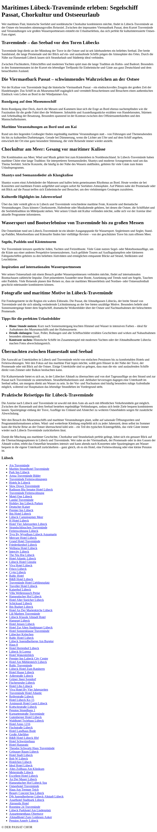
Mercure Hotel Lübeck (23, 537)
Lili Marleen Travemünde (24, 613)
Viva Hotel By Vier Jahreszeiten (28, 689)
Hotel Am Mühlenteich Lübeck (28, 662)
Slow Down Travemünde (24, 486)
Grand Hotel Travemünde (24, 541)
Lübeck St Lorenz (20, 651)
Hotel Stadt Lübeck (21, 755)
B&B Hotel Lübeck (21, 579)
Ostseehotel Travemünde (24, 786)
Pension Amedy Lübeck (23, 820)
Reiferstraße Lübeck (21, 696)
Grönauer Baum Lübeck (24, 751)
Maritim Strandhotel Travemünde (29, 468)
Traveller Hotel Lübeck (23, 586)
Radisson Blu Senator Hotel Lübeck (31, 489)
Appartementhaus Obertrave (26, 813)
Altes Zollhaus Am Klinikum (26, 768)
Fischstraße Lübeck (21, 727)
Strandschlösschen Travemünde (28, 527)
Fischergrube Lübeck (22, 682)
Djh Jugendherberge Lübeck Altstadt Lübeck (36, 796)
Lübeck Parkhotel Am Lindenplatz (30, 810)
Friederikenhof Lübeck (23, 544)
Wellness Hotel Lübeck (23, 548)
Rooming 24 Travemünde (24, 806)
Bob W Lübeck (18, 758)
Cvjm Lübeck (17, 572)
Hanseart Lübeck (19, 620)
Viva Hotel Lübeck (20, 565)
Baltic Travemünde (20, 665)
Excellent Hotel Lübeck (23, 775)
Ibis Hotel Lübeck (20, 513)
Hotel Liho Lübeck (20, 686)
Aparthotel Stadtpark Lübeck (26, 800)
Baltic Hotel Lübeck (21, 637)
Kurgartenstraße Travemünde (26, 713)
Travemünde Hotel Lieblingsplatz (29, 582)
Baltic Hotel (16, 575)
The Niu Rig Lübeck (21, 555)
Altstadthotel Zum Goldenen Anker (30, 817)
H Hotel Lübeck (19, 520)
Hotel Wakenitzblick (21, 655)
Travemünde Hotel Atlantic (25, 693)
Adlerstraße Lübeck (21, 675)
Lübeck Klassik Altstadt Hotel (27, 617)
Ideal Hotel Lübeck (21, 765)
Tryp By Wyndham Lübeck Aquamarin (33, 534)
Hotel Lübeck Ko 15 (21, 700)
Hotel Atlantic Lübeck (22, 558)
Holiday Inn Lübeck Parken (26, 503)
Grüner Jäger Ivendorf (22, 679)
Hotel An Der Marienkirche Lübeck (30, 610)
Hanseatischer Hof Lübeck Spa (28, 782)
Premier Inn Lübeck (21, 510)
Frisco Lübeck (18, 568)
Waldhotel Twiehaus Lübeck (26, 720)
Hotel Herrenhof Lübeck (24, 648)
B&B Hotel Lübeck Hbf (24, 737)
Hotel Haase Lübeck (21, 672)
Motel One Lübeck (20, 496)
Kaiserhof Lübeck (20, 589)
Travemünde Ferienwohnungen (28, 479)
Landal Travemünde (21, 499)
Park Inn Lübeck (19, 472)
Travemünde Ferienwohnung (26, 493)
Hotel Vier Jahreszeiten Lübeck (28, 524)
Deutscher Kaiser (19, 506)
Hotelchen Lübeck (20, 762)
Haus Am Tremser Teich (24, 789)
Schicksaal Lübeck (20, 603)
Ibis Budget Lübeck (21, 606)
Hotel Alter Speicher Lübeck (26, 599)
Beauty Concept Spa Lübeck (26, 793)
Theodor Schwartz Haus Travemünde (32, 748)
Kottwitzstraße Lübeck (23, 706)
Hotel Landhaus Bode (22, 731)
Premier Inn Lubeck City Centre (28, 658)
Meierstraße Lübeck (21, 772)
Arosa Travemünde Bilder (25, 475)
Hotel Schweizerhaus (22, 741)
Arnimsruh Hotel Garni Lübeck (28, 703)
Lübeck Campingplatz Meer (26, 517)
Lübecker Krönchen (21, 634)
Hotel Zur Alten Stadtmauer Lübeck (31, 627)
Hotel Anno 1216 (19, 724)
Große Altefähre (19, 734)
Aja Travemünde (19, 465)
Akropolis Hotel (19, 803)
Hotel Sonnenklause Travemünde (29, 631)
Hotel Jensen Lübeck (22, 624)
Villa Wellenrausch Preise (24, 593)
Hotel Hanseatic (19, 744)
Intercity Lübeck (19, 551)
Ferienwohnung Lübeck (23, 531)
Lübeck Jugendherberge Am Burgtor (31, 641)
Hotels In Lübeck (19, 482)
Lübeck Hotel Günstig (22, 562)
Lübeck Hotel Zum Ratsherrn (27, 668)
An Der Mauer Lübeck (23, 779)
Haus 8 (13, 644)
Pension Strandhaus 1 (22, 710)
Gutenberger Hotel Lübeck (25, 717)
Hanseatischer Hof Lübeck (25, 596)
